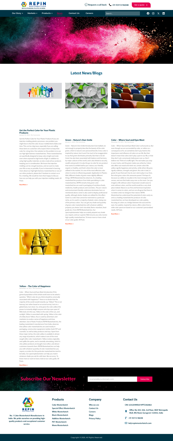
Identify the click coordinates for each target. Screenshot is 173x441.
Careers (89, 13)
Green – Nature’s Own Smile (78, 139)
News (59, 13)
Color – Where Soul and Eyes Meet (127, 139)
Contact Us (74, 13)
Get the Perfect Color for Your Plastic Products (37, 131)
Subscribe (144, 379)
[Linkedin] (163, 13)
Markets (31, 13)
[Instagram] (153, 13)
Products (46, 13)
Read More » (23, 184)
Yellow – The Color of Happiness (34, 286)
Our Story (16, 13)
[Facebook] (148, 13)
